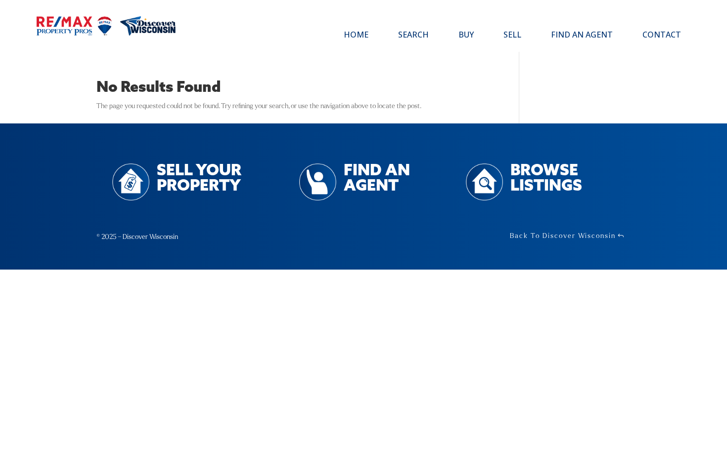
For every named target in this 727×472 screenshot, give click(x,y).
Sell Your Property (199, 178)
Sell (512, 35)
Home (356, 35)
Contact (661, 35)
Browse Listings (546, 178)
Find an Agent (582, 35)
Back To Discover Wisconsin (563, 235)
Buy (466, 35)
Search (413, 35)
